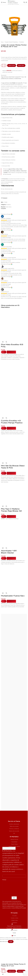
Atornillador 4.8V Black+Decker (9, 552)
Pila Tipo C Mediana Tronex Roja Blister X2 (11, 510)
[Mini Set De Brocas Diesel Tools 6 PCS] (11, 448)
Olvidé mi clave (14, 920)
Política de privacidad (14, 826)
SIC (14, 833)
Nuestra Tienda (14, 844)
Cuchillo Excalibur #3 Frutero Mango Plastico (11, 422)
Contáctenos (14, 922)
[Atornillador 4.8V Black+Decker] (11, 533)
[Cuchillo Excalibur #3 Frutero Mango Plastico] (11, 374)
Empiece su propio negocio (14, 846)
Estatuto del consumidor (14, 831)
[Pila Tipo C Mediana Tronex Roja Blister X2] (11, 494)
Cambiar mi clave (14, 918)
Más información (4, 941)
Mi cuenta (15, 915)
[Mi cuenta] (26, 2)
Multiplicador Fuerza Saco (13, 596)
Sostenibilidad (14, 841)
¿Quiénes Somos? (14, 839)
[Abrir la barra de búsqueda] (24, 2)
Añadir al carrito (11, 65)
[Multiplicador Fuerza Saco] (11, 578)
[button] (11, 352)
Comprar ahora (21, 971)
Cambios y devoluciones (14, 824)
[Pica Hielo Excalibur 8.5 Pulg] (11, 323)
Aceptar (10, 941)
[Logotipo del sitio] (14, 2)
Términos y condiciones (14, 828)
